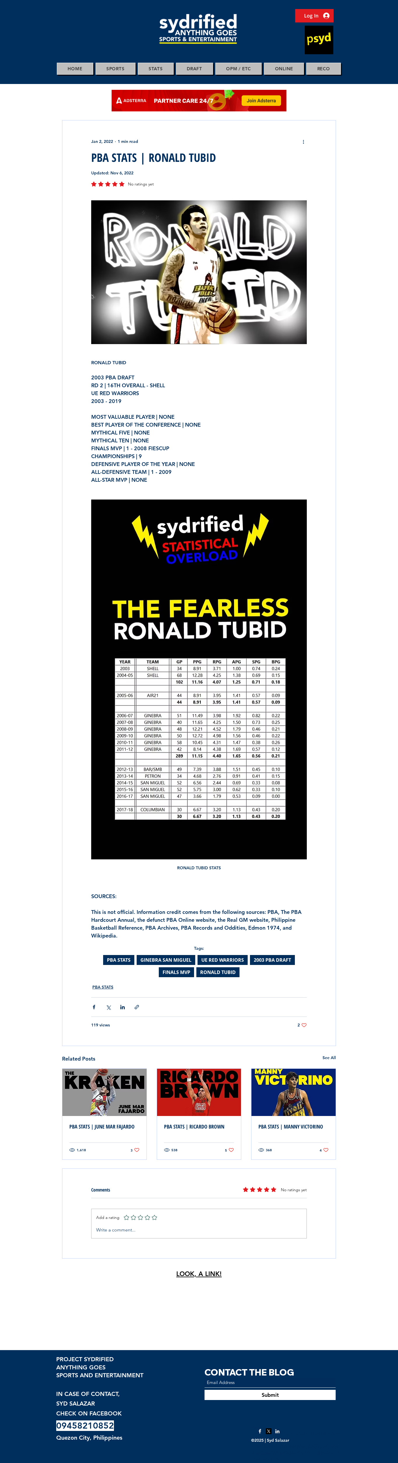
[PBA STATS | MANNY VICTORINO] (293, 1092)
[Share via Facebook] (94, 1007)
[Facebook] (260, 1431)
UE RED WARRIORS (222, 960)
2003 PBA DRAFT (272, 960)
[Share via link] (137, 1007)
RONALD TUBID (218, 972)
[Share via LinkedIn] (122, 1007)
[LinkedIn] (277, 1431)
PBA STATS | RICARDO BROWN (194, 1126)
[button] (115, 69)
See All (329, 1057)
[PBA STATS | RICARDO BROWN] (199, 1092)
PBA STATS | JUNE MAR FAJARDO (102, 1126)
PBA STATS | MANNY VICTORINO (290, 1126)
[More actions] (303, 141)
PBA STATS (119, 960)
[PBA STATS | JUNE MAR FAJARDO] (104, 1092)
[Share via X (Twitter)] (108, 1007)
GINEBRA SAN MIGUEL (165, 960)
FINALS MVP (176, 972)
